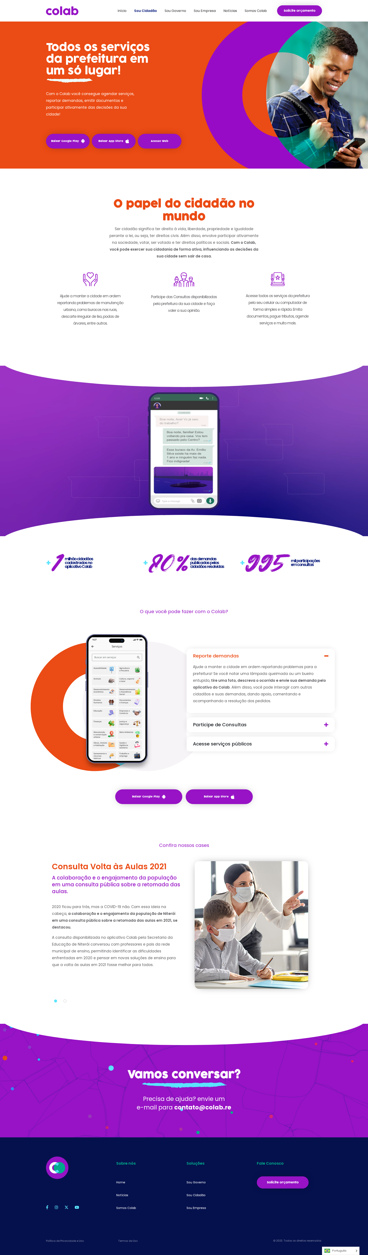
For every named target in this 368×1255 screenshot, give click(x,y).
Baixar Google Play (65, 141)
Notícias (122, 1195)
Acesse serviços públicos (222, 744)
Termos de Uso (128, 1241)
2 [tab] (64, 1000)
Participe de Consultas (220, 725)
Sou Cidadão (196, 1195)
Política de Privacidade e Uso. (65, 1241)
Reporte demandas (216, 656)
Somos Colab (126, 1208)
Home (120, 1182)
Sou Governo (196, 1182)
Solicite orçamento (299, 11)
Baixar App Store (110, 141)
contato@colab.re (202, 1107)
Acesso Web (159, 141)
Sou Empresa (196, 1208)
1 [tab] (55, 1000)
